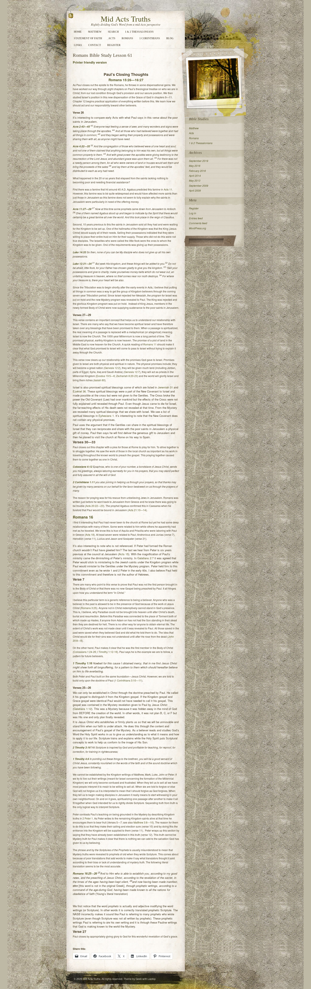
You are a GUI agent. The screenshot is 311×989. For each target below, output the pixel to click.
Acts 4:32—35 (81, 146)
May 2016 (194, 165)
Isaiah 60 (99, 380)
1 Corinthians (149, 38)
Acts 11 (168, 189)
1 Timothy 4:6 (81, 759)
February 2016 (197, 170)
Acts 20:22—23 (94, 506)
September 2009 (198, 185)
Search (113, 31)
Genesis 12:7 (132, 372)
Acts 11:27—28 (82, 209)
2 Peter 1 (88, 818)
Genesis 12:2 (112, 368)
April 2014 (195, 175)
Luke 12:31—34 (82, 264)
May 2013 (194, 180)
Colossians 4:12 (82, 467)
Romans (127, 38)
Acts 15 (123, 554)
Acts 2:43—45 (81, 126)
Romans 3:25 (88, 608)
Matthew (95, 31)
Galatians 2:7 (145, 558)
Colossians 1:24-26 (85, 652)
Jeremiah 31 (165, 387)
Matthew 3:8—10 (143, 822)
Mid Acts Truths (126, 19)
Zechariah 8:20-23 (126, 376)
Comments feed (198, 223)
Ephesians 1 (106, 416)
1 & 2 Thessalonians (139, 31)
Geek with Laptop (146, 979)
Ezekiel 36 (79, 391)
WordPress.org (197, 228)
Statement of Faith (88, 38)
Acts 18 (89, 534)
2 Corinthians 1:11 (84, 482)
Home (78, 31)
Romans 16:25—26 (85, 873)
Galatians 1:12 (82, 709)
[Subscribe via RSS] (71, 17)
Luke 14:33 (79, 252)
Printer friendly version (90, 62)
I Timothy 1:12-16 (107, 652)
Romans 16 (83, 517)
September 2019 (198, 161)
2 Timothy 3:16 (82, 747)
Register (114, 45)
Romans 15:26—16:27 (126, 79)
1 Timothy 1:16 (82, 663)
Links (78, 45)
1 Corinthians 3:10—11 (128, 680)
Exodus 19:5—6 (105, 376)
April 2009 (195, 190)
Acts (111, 38)
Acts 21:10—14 (137, 510)
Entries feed (196, 218)
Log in (192, 213)
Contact (94, 45)
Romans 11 (150, 344)
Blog (169, 38)
